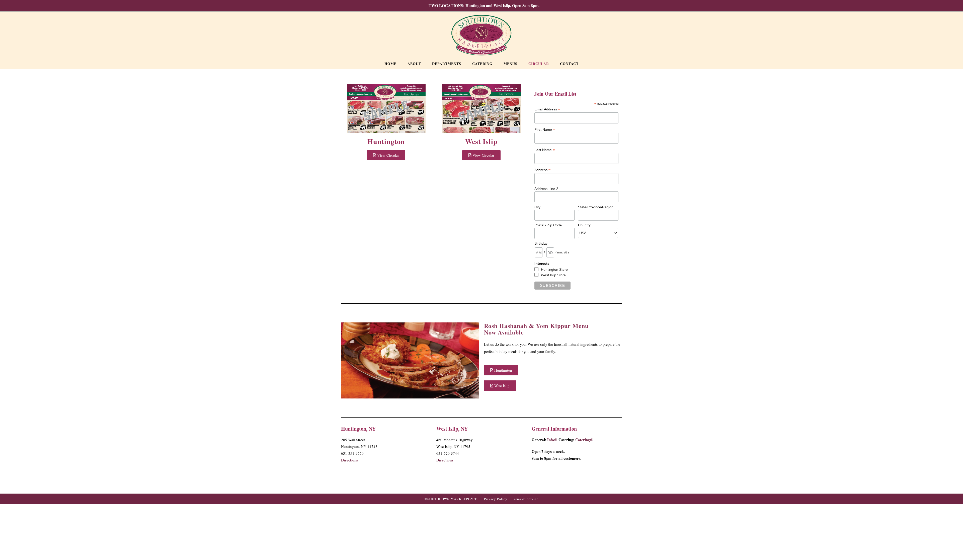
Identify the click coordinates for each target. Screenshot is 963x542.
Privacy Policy (495, 499)
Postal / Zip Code (548, 225)
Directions (349, 460)
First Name (544, 129)
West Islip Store (553, 275)
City (537, 207)
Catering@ (584, 439)
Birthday (540, 243)
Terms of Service (525, 499)
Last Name (544, 150)
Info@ (552, 439)
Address (542, 170)
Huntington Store (554, 269)
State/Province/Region (595, 207)
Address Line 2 (546, 189)
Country (584, 225)
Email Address (547, 109)
